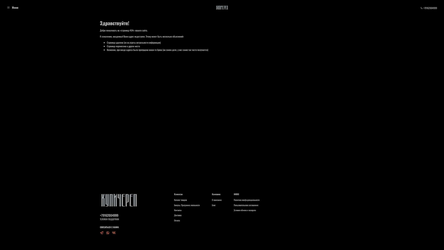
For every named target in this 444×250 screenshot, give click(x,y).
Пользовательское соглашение (246, 205)
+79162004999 (430, 8)
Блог (214, 205)
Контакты (178, 210)
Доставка (177, 215)
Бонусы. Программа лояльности (187, 205)
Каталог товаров (180, 200)
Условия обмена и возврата (245, 210)
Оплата (177, 220)
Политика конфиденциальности (247, 200)
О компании (217, 200)
